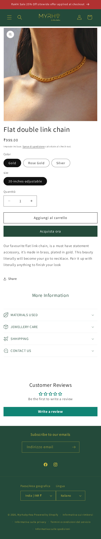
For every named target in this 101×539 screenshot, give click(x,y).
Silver (60, 163)
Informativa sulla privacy (30, 522)
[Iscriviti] (74, 447)
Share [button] (12, 279)
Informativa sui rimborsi (78, 514)
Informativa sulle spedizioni (52, 529)
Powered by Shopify (46, 514)
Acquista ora (50, 231)
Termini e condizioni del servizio (70, 522)
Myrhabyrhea (25, 514)
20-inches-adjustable (25, 181)
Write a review (50, 411)
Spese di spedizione (34, 146)
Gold (12, 163)
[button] (9, 17)
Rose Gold (36, 163)
